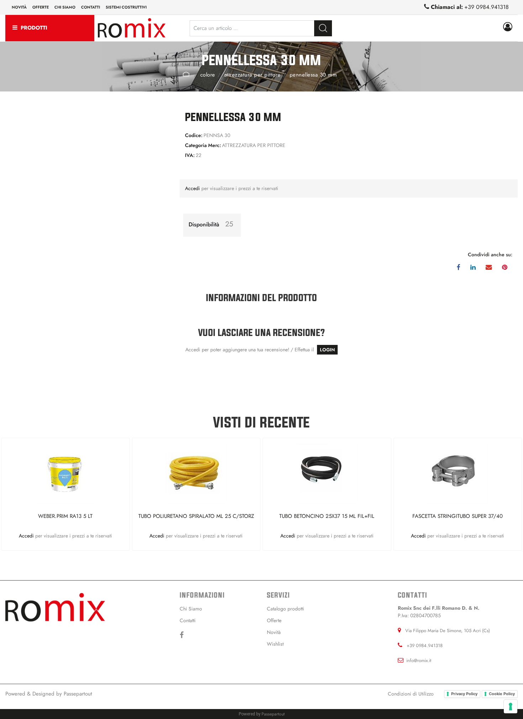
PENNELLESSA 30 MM (313, 75)
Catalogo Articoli (186, 74)
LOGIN (327, 349)
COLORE (207, 75)
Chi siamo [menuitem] (64, 7)
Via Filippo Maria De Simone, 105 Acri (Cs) (447, 630)
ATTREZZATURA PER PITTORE (252, 75)
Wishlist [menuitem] (275, 643)
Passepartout (78, 694)
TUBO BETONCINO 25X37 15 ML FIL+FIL (326, 516)
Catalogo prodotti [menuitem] (285, 608)
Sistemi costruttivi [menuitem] (126, 7)
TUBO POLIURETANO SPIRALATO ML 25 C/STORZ (196, 516)
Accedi (193, 188)
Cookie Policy (502, 693)
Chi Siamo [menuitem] (191, 608)
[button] (323, 28)
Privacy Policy (464, 693)
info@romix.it (418, 660)
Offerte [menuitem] (40, 7)
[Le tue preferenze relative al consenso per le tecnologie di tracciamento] (510, 706)
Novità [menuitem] (19, 7)
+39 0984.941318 (486, 7)
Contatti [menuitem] (90, 7)
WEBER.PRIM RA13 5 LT (65, 516)
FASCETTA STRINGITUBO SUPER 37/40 (457, 516)
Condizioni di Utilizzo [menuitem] (411, 693)
